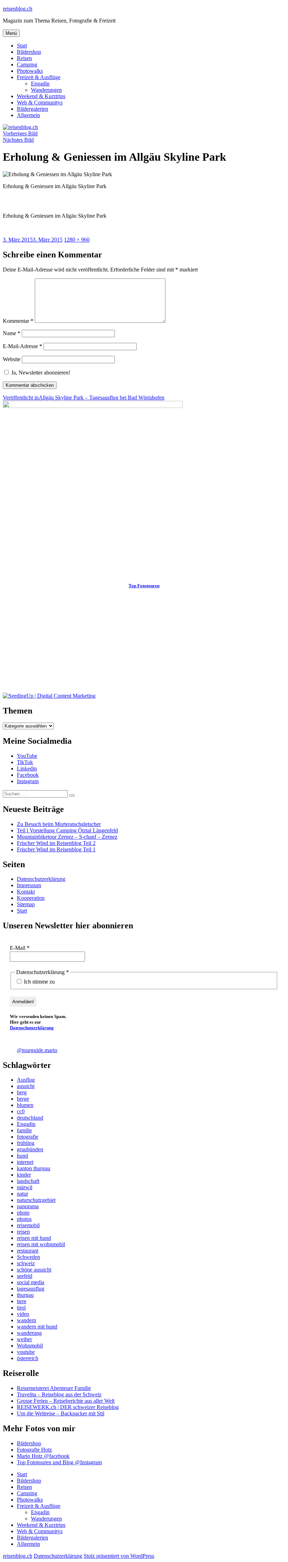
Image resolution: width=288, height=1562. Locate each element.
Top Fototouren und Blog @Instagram (59, 1462)
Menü (11, 33)
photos (24, 1219)
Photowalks (30, 71)
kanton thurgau (33, 1168)
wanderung (29, 1333)
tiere (21, 1301)
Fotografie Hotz (34, 1450)
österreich (27, 1358)
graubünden (30, 1149)
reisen (23, 1232)
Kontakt (26, 892)
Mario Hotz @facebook (43, 1456)
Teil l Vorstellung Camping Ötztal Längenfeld (67, 830)
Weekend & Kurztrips (41, 96)
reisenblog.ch (17, 9)
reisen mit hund (34, 1238)
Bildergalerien (32, 109)
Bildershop (29, 52)
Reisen (24, 58)
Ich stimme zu (38, 982)
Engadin (40, 84)
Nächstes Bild (18, 140)
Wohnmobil (30, 1346)
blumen (25, 1105)
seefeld (24, 1276)
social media (30, 1282)
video (23, 1314)
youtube (26, 1352)
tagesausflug (30, 1289)
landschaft (28, 1181)
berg (22, 1092)
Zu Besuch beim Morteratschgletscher (59, 824)
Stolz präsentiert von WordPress (119, 1556)
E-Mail (20, 948)
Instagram (28, 781)
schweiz (26, 1263)
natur (22, 1194)
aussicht (25, 1086)
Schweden (28, 1257)
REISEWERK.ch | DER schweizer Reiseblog (68, 1407)
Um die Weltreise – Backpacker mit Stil (60, 1413)
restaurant (27, 1251)
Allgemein (28, 115)
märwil (24, 1187)
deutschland (30, 1118)
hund (22, 1156)
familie (24, 1130)
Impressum (29, 885)
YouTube (27, 756)
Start (22, 46)
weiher (24, 1339)
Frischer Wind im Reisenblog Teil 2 (56, 843)
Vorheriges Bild (20, 133)
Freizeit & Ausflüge (38, 77)
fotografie (27, 1137)
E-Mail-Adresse (22, 346)
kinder (24, 1175)
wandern (26, 1320)
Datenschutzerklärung (41, 879)
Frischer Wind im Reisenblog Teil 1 (56, 849)
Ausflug (26, 1080)
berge (23, 1099)
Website (11, 359)
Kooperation (31, 898)
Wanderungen (46, 90)
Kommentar (18, 321)
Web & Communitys (40, 102)
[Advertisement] (144, 643)
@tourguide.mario (37, 1050)
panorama (28, 1206)
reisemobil (28, 1225)
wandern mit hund (37, 1327)
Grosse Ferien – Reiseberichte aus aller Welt (65, 1401)
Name (11, 333)
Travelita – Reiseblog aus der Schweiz (59, 1394)
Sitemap (26, 904)
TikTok (25, 762)
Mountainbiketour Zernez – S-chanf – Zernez (67, 837)
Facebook (28, 775)
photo (23, 1213)
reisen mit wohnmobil (41, 1244)
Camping (27, 65)
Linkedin (27, 769)
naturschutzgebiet (36, 1200)
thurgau (25, 1295)
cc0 (21, 1111)
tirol (21, 1308)
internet (25, 1162)
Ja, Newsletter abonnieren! (40, 373)
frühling (25, 1143)
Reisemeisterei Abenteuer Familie (54, 1388)
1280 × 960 (77, 240)
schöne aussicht (34, 1270)
